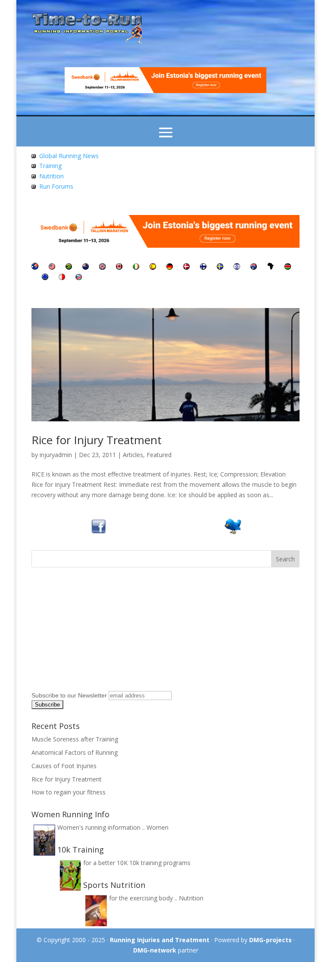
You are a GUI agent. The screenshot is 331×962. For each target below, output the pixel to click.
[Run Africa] (270, 267)
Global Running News (69, 156)
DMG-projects (270, 940)
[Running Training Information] (33, 186)
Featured (159, 455)
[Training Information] (33, 166)
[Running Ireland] (136, 267)
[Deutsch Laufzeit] (169, 267)
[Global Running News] (33, 156)
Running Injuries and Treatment (159, 940)
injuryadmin (56, 455)
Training (50, 166)
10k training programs (159, 863)
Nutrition (51, 176)
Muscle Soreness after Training (74, 739)
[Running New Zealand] (85, 267)
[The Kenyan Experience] (287, 267)
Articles (133, 455)
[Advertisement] (85, 634)
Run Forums (56, 186)
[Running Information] (34, 267)
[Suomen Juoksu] (203, 267)
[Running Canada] (119, 267)
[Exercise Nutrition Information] (33, 176)
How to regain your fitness (68, 792)
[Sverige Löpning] (220, 267)
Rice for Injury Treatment (96, 440)
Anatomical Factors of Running (74, 752)
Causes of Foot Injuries (64, 766)
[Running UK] (102, 267)
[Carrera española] (153, 267)
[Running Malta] (62, 278)
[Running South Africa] (69, 267)
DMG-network (154, 950)
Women (158, 827)
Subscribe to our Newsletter (69, 695)
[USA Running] (52, 267)
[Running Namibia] (78, 278)
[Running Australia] (253, 267)
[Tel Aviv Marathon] (237, 267)
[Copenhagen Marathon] (186, 267)
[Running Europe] (45, 278)
